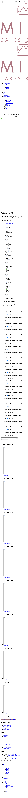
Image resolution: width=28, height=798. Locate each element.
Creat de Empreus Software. (20, 760)
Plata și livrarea (6, 737)
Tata (7, 774)
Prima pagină (4, 116)
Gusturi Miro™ (6, 729)
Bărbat (7, 769)
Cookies (5, 746)
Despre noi (5, 735)
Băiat (7, 770)
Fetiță (7, 772)
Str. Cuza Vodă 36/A (15, 757)
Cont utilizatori (6, 748)
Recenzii (5, 736)
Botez (4, 777)
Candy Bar (5, 728)
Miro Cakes (6, 782)
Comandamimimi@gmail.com (13, 755)
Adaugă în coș (4, 439)
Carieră (8, 789)
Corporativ (5, 778)
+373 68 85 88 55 (11, 754)
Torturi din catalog (7, 726)
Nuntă (9, 116)
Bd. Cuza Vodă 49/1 (13, 758)
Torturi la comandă (7, 725)
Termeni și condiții (7, 747)
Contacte (5, 739)
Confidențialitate (7, 744)
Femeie (8, 768)
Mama (7, 773)
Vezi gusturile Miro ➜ (8, 223)
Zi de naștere (6, 767)
